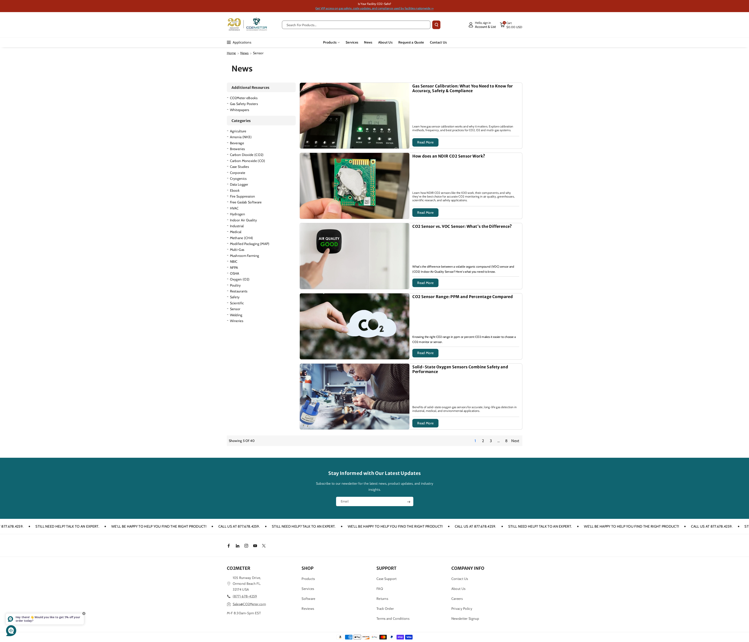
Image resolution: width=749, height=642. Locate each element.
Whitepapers (239, 110)
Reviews (308, 608)
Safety (235, 297)
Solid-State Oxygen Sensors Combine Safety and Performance (460, 369)
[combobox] (356, 25)
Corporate (237, 173)
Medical (235, 232)
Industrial (237, 226)
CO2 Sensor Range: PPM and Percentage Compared (462, 296)
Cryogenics (238, 178)
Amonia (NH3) (241, 137)
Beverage (237, 143)
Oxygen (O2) (240, 279)
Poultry (235, 285)
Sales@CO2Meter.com (249, 604)
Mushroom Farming (244, 256)
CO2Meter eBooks (244, 98)
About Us (458, 589)
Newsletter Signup (465, 618)
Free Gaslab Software (246, 202)
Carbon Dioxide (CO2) (247, 155)
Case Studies (239, 167)
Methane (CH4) (241, 238)
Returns (382, 599)
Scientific (237, 303)
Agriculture (238, 131)
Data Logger (239, 184)
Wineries (236, 321)
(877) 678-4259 (245, 596)
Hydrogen (237, 214)
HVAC (234, 208)
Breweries (237, 149)
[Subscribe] (409, 502)
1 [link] (475, 440)
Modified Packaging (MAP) (250, 244)
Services (308, 589)
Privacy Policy (461, 608)
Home (231, 53)
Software (308, 599)
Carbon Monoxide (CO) (247, 161)
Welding (236, 315)
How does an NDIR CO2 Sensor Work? (448, 156)
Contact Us (459, 579)
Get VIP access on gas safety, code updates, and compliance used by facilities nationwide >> (374, 8)
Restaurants (239, 291)
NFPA (234, 267)
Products (329, 42)
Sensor (235, 309)
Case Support (386, 579)
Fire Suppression (242, 196)
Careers (457, 599)
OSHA (234, 273)
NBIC (234, 261)
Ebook (235, 190)
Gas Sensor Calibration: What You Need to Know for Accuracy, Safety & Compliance (462, 88)
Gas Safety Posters (244, 104)
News (244, 53)
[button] (511, 24)
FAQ (379, 589)
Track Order (385, 608)
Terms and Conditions (392, 618)
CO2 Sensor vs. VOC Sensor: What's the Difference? (462, 226)
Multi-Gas (237, 250)
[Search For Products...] (436, 24)
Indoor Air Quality (243, 220)
